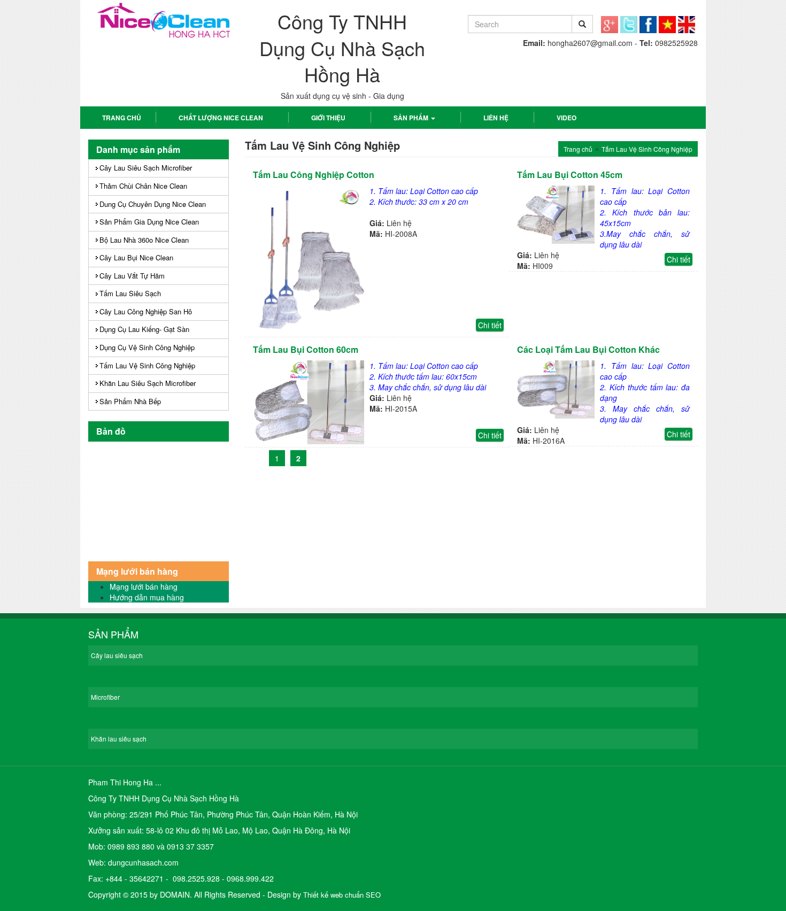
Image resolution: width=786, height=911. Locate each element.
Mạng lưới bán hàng (144, 586)
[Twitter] (628, 21)
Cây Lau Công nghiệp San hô (145, 311)
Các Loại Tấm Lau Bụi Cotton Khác (588, 349)
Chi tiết (490, 325)
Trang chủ (121, 117)
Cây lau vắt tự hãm (132, 276)
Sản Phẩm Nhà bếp (130, 401)
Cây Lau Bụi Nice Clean (136, 257)
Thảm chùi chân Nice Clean (143, 186)
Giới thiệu (328, 117)
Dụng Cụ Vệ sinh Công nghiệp (147, 347)
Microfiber (105, 696)
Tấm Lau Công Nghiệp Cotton (313, 174)
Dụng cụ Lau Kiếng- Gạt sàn (144, 329)
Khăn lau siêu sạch (119, 738)
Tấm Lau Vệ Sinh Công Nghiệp (147, 365)
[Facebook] (648, 21)
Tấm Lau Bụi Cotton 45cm (569, 174)
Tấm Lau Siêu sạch (130, 293)
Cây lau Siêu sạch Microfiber (145, 168)
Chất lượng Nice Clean (221, 117)
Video (566, 117)
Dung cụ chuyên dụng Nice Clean (152, 204)
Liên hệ (495, 117)
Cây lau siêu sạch (117, 655)
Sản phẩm (412, 117)
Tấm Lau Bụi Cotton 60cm (305, 349)
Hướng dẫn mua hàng (147, 597)
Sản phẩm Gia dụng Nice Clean (149, 222)
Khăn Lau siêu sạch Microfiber (147, 383)
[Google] (609, 21)
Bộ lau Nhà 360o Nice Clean (144, 240)
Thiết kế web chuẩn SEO (342, 895)
